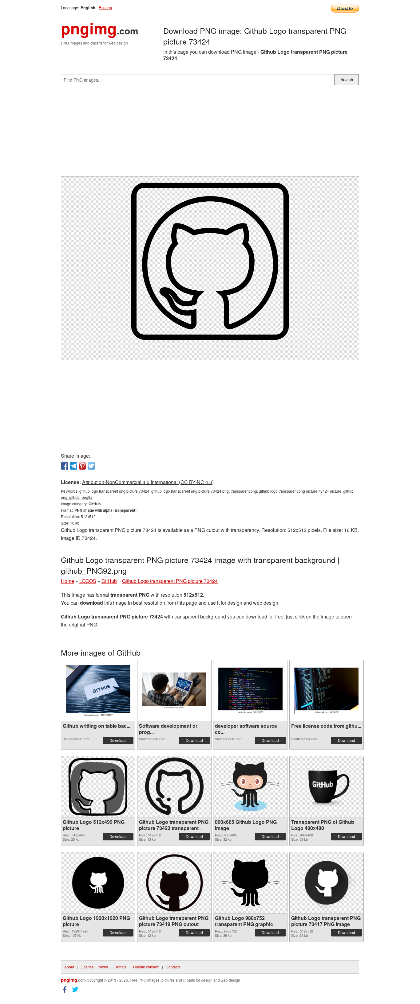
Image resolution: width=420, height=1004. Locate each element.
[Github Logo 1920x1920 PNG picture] (98, 883)
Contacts (173, 966)
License (87, 966)
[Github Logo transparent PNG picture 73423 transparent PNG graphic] (174, 787)
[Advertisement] (210, 133)
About (69, 966)
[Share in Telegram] (73, 466)
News (103, 966)
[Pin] (82, 466)
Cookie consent (146, 966)
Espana (105, 7)
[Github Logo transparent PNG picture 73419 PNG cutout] (174, 883)
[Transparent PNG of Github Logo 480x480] (326, 787)
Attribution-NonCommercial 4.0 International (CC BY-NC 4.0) (148, 482)
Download (118, 740)
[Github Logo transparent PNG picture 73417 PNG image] (326, 883)
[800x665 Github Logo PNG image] (250, 786)
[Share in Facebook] (64, 466)
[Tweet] (91, 466)
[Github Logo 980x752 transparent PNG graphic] (250, 882)
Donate (120, 966)
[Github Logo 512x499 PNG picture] (98, 787)
